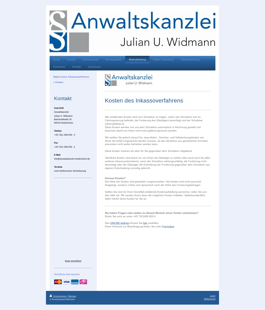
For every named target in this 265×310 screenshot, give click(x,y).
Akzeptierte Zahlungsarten (67, 274)
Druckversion (60, 296)
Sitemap (72, 296)
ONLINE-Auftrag (119, 223)
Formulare (168, 226)
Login (212, 296)
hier (145, 223)
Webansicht (209, 299)
